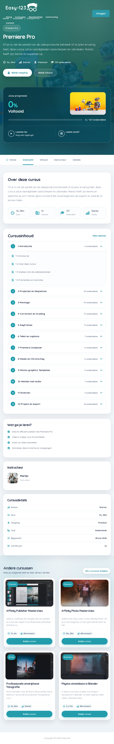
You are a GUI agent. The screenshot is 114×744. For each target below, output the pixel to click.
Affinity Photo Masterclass (78, 610)
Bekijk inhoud (45, 72)
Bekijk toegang (20, 72)
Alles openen (99, 235)
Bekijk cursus (29, 641)
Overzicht (28, 159)
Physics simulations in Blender (80, 683)
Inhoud (44, 159)
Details (77, 159)
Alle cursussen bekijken (96, 571)
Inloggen (101, 13)
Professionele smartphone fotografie (22, 685)
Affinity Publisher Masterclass (24, 610)
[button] (109, 736)
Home (13, 159)
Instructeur (60, 159)
